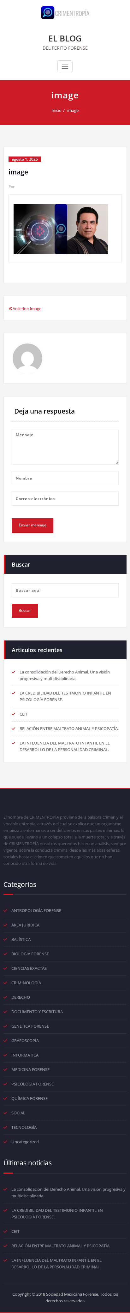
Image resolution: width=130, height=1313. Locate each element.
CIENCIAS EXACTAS (29, 968)
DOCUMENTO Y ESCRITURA (37, 1011)
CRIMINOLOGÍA (26, 983)
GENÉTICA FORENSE (30, 1026)
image (73, 110)
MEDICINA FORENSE (30, 1069)
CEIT (24, 714)
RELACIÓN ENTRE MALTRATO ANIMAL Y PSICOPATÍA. (69, 728)
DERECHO (20, 997)
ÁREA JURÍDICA (25, 925)
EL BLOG (65, 38)
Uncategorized (25, 1142)
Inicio (56, 110)
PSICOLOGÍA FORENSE (32, 1084)
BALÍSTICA (21, 939)
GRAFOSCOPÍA (25, 1040)
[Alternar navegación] (65, 66)
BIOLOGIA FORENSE (30, 954)
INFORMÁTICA (24, 1055)
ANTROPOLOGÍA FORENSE (36, 910)
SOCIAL (18, 1113)
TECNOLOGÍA (24, 1127)
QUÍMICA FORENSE (29, 1098)
